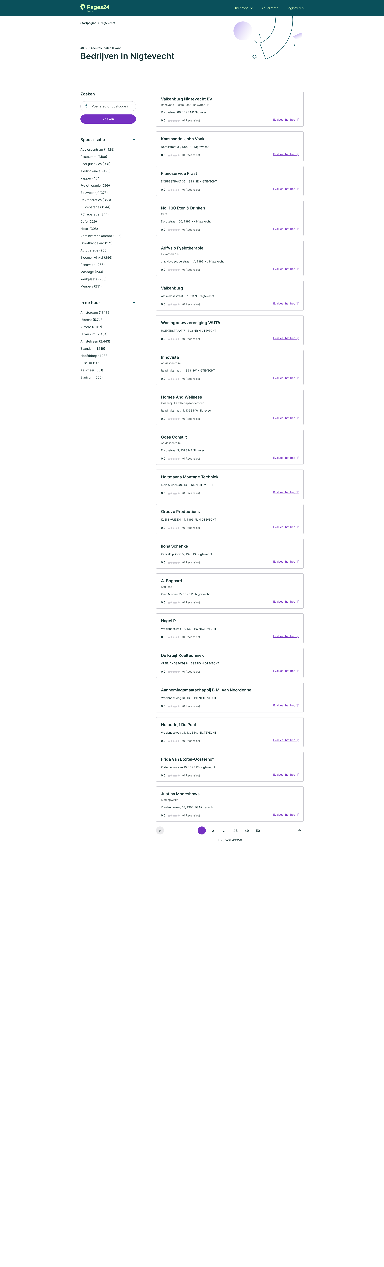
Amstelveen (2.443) (95, 341)
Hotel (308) (89, 229)
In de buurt (91, 302)
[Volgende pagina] (300, 830)
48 (235, 831)
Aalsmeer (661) (91, 370)
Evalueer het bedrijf (286, 119)
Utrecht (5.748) (92, 320)
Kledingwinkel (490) (95, 171)
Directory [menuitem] (241, 8)
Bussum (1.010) (91, 363)
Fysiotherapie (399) (95, 185)
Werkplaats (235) (93, 279)
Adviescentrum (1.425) (97, 149)
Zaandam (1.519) (92, 349)
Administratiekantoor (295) (101, 236)
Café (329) (88, 221)
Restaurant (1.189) (93, 157)
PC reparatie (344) (94, 214)
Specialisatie (92, 139)
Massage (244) (91, 272)
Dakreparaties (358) (95, 200)
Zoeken (108, 119)
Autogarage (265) (94, 250)
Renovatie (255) (92, 265)
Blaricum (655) (91, 377)
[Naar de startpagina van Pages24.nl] (94, 8)
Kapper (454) (90, 178)
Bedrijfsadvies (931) (95, 164)
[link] (230, 109)
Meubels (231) (91, 286)
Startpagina (88, 23)
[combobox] (108, 106)
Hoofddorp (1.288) (94, 356)
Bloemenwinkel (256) (96, 257)
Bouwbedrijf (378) (94, 193)
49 (247, 831)
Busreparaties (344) (95, 207)
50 (258, 831)
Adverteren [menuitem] (269, 8)
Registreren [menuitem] (295, 8)
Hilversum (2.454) (94, 334)
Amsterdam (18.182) (95, 312)
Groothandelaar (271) (96, 243)
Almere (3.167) (91, 327)
